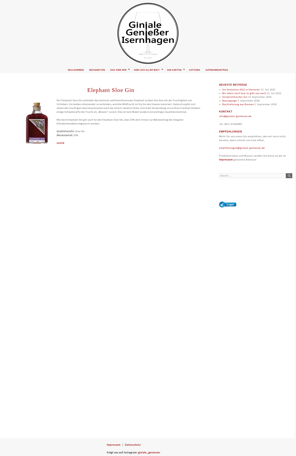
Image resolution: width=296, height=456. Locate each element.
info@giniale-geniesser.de (235, 116)
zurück (60, 143)
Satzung (194, 69)
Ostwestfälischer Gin (234, 96)
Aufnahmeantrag (217, 69)
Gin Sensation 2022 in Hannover (241, 89)
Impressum (226, 159)
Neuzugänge (229, 100)
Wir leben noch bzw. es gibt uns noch (244, 93)
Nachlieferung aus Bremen (238, 104)
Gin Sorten (174, 69)
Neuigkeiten (97, 69)
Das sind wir (118, 69)
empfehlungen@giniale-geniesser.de (242, 148)
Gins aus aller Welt (147, 69)
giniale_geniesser (149, 452)
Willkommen (76, 69)
